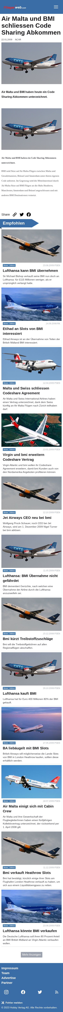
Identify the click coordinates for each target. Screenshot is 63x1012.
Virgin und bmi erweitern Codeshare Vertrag (28, 415)
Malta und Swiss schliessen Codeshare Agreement (25, 351)
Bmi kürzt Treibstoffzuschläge (19, 599)
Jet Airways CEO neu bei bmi (19, 478)
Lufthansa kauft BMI (13, 654)
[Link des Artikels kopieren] (15, 214)
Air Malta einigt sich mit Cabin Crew (23, 767)
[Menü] (56, 7)
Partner (6, 982)
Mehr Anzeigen (31, 954)
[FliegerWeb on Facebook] (23, 992)
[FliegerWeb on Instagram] (6, 992)
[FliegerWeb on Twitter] (40, 992)
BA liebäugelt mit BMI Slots (18, 708)
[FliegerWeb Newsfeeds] (57, 992)
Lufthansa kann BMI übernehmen (22, 231)
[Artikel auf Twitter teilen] (22, 214)
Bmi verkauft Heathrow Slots (19, 833)
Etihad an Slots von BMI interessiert (23, 289)
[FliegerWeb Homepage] (15, 7)
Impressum (9, 968)
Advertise (8, 978)
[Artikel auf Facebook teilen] (29, 214)
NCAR (18, 39)
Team (5, 973)
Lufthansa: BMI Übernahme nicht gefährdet (27, 536)
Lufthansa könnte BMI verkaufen (21, 891)
